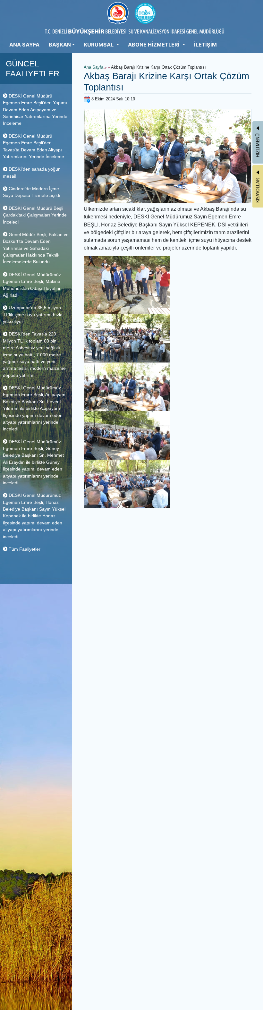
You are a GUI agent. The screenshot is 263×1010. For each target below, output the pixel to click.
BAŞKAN (60, 44)
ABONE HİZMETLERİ (154, 44)
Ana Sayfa (93, 67)
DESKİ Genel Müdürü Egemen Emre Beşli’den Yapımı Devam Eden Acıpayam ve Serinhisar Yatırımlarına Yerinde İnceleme (35, 109)
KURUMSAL (99, 44)
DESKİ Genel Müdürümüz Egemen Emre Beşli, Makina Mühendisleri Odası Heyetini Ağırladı (32, 285)
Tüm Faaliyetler (23, 549)
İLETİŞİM (205, 44)
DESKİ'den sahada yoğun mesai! (32, 172)
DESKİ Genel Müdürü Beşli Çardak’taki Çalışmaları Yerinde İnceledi (35, 215)
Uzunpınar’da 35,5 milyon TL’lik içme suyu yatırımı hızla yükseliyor (33, 314)
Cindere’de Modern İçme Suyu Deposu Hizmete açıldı (31, 192)
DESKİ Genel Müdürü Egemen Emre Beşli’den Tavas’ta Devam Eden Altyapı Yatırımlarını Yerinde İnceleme (33, 146)
